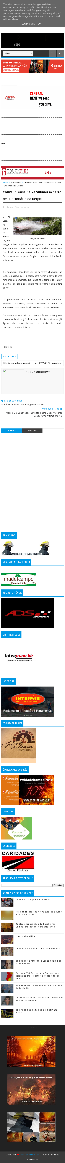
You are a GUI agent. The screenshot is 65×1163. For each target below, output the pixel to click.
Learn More (28, 24)
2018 (39, 1155)
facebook (12, 430)
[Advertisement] (33, 126)
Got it (41, 24)
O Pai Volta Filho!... (27, 936)
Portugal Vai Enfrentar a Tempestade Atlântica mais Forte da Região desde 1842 (38, 976)
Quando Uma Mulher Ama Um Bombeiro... (39, 948)
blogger (32, 430)
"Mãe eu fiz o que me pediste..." (34, 899)
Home (5, 182)
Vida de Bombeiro (27, 1155)
